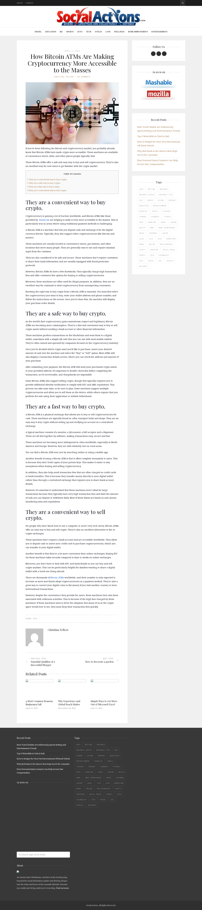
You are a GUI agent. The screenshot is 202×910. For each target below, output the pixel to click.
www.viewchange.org (38, 839)
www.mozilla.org (38, 804)
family (155, 211)
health (142, 228)
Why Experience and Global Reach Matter (69, 703)
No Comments (84, 77)
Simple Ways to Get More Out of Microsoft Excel (104, 703)
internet (153, 233)
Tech (88, 31)
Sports (70, 31)
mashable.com (38, 792)
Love (108, 31)
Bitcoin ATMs (57, 577)
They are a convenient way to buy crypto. (47, 179)
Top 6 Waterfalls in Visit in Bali (153, 136)
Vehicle (170, 261)
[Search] (182, 3)
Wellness (119, 31)
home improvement (167, 228)
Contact (29, 3)
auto (141, 189)
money (141, 244)
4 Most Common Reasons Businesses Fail (39, 703)
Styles (98, 31)
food (141, 222)
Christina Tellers (64, 77)
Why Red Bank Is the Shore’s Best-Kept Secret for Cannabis (43, 764)
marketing (171, 239)
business (164, 189)
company (172, 200)
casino (161, 200)
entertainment (160, 206)
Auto (80, 31)
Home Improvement (138, 31)
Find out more (62, 888)
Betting (151, 189)
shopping (154, 250)
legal (141, 239)
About (20, 3)
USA (160, 261)
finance (142, 217)
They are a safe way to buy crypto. (43, 183)
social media (169, 250)
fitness (167, 217)
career (150, 200)
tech (152, 255)
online (152, 244)
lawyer (165, 233)
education (143, 206)
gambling (152, 222)
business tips (166, 195)
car (140, 200)
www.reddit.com (38, 816)
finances (155, 217)
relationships (166, 244)
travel (151, 261)
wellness (143, 266)
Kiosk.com (44, 219)
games (163, 222)
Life (151, 239)
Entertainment (159, 31)
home (152, 228)
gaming (174, 222)
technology (164, 255)
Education (50, 31)
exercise (143, 211)
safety (142, 250)
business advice (147, 195)
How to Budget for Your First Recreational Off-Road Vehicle (43, 758)
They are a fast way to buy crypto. (43, 186)
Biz (61, 31)
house (141, 233)
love (160, 239)
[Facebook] (153, 53)
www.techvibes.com (38, 827)
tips (141, 261)
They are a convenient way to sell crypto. (47, 190)
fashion (166, 211)
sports (142, 255)
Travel (38, 31)
